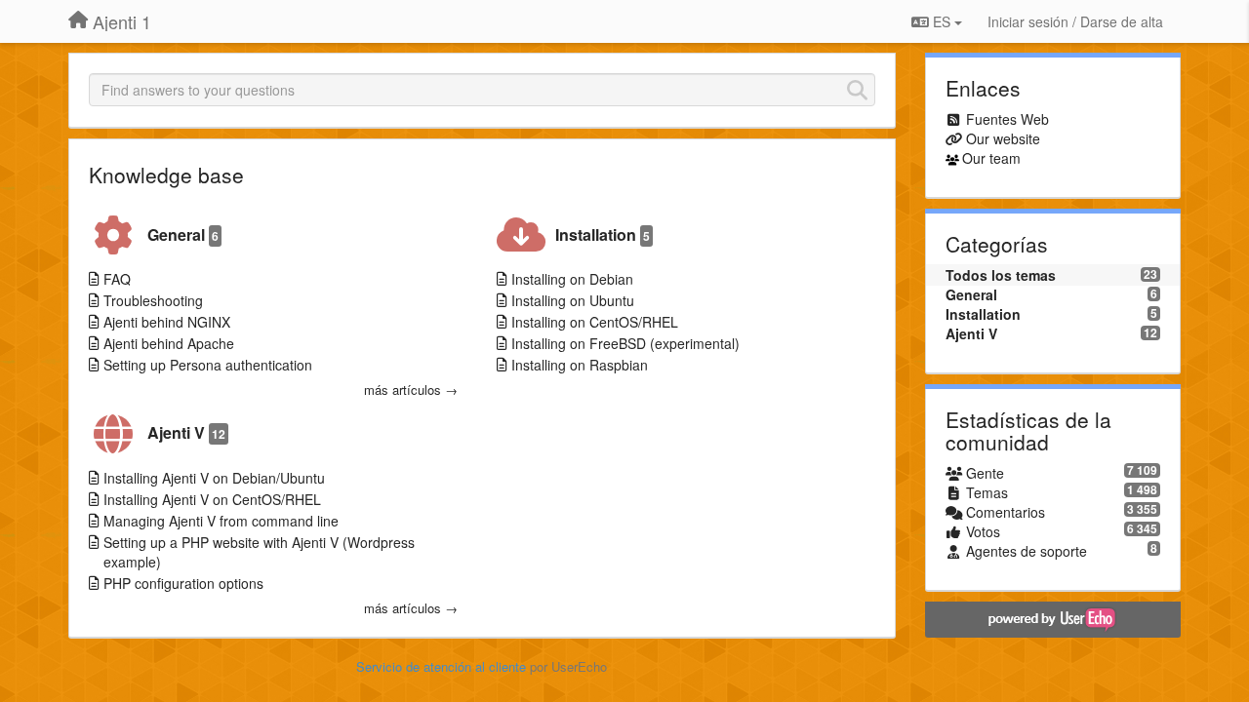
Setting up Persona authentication (207, 364)
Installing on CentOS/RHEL (594, 322)
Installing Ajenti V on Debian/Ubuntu (214, 478)
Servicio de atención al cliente (443, 666)
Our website (1003, 138)
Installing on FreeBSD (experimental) (625, 343)
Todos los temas (1001, 275)
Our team (991, 158)
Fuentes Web (1007, 119)
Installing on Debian (572, 279)
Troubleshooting (153, 300)
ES (941, 21)
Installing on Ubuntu (572, 300)
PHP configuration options (183, 583)
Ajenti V (186, 432)
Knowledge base (166, 174)
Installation (602, 234)
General (183, 234)
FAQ (117, 279)
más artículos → (411, 390)
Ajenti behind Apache (168, 343)
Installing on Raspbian (579, 364)
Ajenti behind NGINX (166, 322)
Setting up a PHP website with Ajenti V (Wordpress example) (259, 551)
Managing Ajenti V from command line (221, 520)
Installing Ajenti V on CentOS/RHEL (212, 499)
